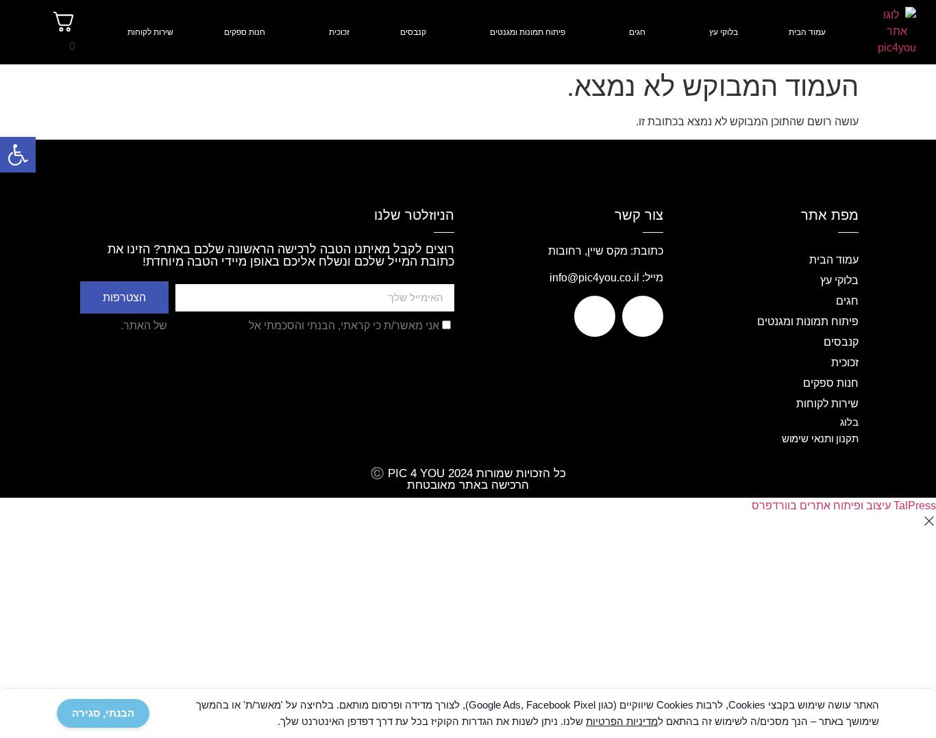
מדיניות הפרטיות (208, 325)
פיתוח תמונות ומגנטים (527, 32)
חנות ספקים (244, 32)
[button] (18, 155)
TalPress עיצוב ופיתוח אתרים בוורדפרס (844, 505)
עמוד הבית (807, 32)
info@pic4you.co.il (594, 277)
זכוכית (339, 32)
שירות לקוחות (150, 32)
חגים (637, 32)
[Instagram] (594, 316)
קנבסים (413, 32)
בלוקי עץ (723, 32)
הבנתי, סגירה (103, 713)
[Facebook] (642, 316)
